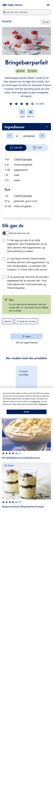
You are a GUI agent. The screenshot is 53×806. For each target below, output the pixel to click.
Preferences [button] (43, 404)
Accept (26, 412)
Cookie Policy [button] (35, 401)
